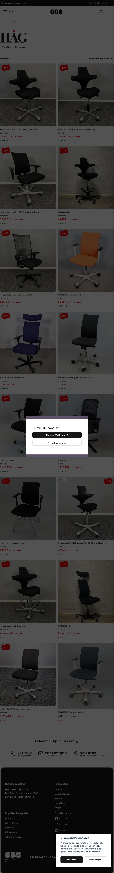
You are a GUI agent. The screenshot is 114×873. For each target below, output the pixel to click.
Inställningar (95, 860)
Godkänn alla (72, 860)
